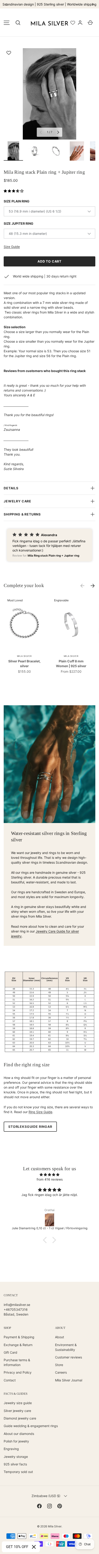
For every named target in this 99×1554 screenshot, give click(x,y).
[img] (49, 1174)
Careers (61, 1372)
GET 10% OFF (17, 1547)
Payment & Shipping (19, 1337)
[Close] (34, 1547)
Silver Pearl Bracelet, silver (24, 663)
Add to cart (49, 261)
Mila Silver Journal (68, 1380)
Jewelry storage (16, 1457)
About (59, 1337)
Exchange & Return (18, 1345)
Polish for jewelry (16, 1441)
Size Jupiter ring (18, 223)
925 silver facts (15, 1464)
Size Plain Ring (16, 201)
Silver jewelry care (17, 1411)
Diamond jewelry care (20, 1418)
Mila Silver (54, 1526)
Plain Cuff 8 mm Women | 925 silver (71, 663)
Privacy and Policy (18, 1372)
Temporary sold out (18, 1472)
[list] (49, 94)
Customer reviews (68, 1357)
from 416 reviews (50, 1179)
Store (59, 1365)
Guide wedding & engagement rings (31, 1426)
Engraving (11, 1449)
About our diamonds (19, 1434)
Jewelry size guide (18, 1403)
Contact (10, 1380)
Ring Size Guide (40, 1112)
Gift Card (10, 1352)
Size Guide (12, 247)
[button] (18, 23)
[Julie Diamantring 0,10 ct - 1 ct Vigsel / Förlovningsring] (49, 1219)
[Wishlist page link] (72, 22)
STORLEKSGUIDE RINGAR (30, 1126)
